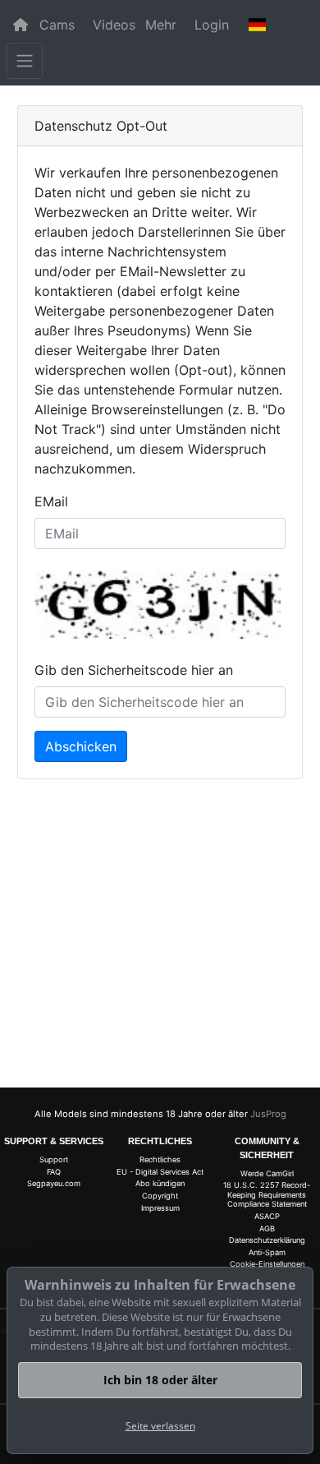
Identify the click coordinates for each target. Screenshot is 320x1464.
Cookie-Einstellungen (267, 1263)
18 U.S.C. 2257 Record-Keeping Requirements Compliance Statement (266, 1194)
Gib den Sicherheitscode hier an (133, 670)
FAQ (54, 1171)
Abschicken (81, 746)
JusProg (268, 1114)
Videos (114, 24)
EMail (51, 501)
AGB (267, 1228)
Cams (57, 24)
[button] (258, 25)
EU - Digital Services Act (160, 1171)
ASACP (267, 1216)
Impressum (160, 1207)
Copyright (160, 1195)
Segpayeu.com (53, 1183)
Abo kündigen (160, 1183)
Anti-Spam (267, 1252)
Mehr (160, 24)
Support (53, 1159)
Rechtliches (160, 1159)
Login (211, 24)
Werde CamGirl (267, 1173)
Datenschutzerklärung (267, 1240)
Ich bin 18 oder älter (160, 1380)
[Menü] (25, 61)
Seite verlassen (160, 1426)
